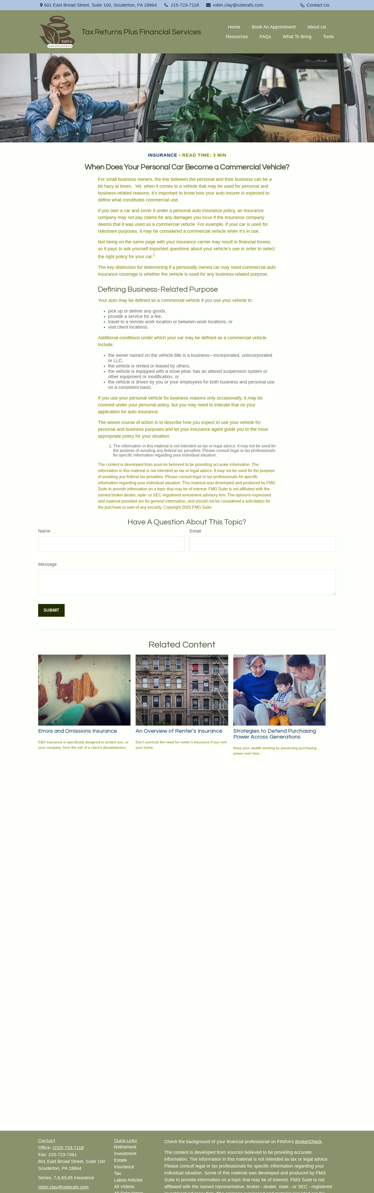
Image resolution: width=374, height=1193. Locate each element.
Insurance (124, 1166)
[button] (234, 27)
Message (47, 564)
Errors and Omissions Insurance (77, 731)
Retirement (125, 1147)
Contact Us (318, 5)
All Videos (124, 1186)
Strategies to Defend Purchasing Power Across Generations (274, 734)
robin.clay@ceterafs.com (238, 5)
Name (44, 531)
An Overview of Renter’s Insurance (179, 731)
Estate (120, 1160)
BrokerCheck (308, 1141)
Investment (125, 1153)
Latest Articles (128, 1180)
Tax (117, 1173)
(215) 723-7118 (68, 1147)
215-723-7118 (185, 5)
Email (195, 531)
